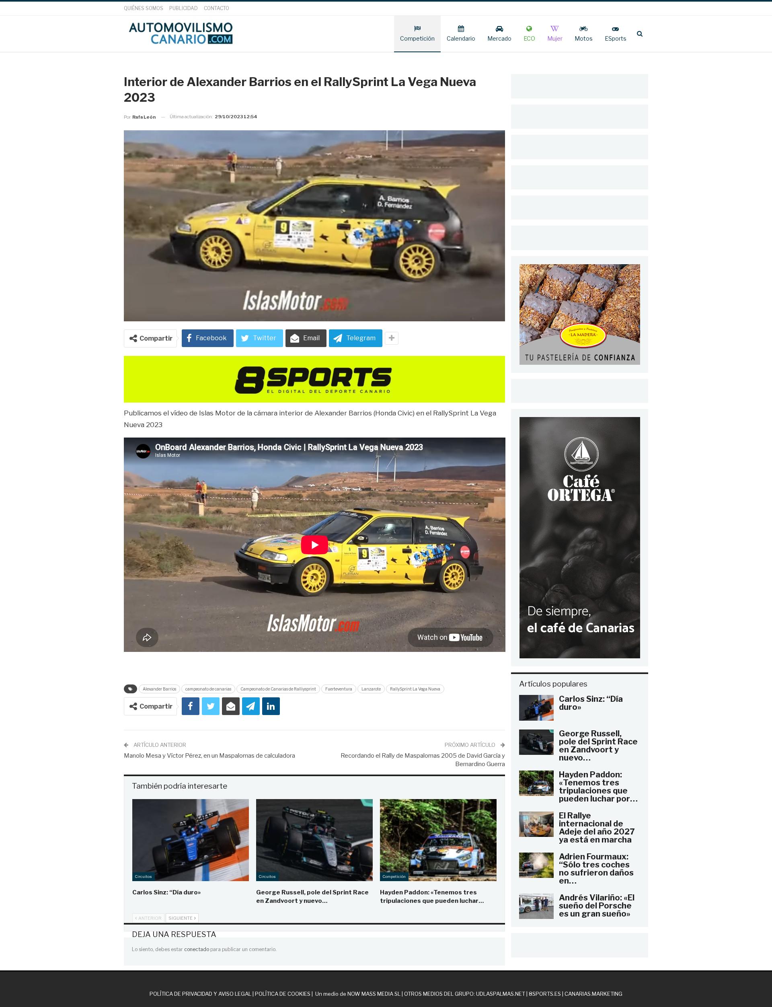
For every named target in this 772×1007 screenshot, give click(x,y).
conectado (196, 949)
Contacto (216, 8)
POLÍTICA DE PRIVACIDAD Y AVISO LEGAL (200, 994)
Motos (584, 38)
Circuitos (143, 876)
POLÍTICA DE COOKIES (282, 994)
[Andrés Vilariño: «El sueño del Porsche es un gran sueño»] (536, 906)
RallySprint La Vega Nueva (415, 688)
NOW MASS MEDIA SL (373, 994)
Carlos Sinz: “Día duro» (591, 703)
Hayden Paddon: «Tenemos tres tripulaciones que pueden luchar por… (598, 787)
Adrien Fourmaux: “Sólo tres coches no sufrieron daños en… (596, 869)
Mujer (555, 38)
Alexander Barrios (159, 688)
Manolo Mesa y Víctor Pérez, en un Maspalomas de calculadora (209, 755)
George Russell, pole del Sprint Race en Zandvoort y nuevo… (598, 745)
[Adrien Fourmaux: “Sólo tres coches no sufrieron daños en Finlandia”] (536, 865)
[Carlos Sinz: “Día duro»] (190, 840)
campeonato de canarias (208, 688)
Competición (417, 38)
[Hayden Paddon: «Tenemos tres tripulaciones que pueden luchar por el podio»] (438, 840)
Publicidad (183, 8)
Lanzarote (371, 688)
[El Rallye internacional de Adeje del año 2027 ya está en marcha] (536, 824)
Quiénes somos (143, 8)
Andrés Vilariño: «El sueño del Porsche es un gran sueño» (596, 906)
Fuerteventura (338, 688)
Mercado (499, 38)
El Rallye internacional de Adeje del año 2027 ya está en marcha (596, 828)
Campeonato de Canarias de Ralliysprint (278, 688)
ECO (529, 38)
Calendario (461, 38)
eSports (615, 38)
